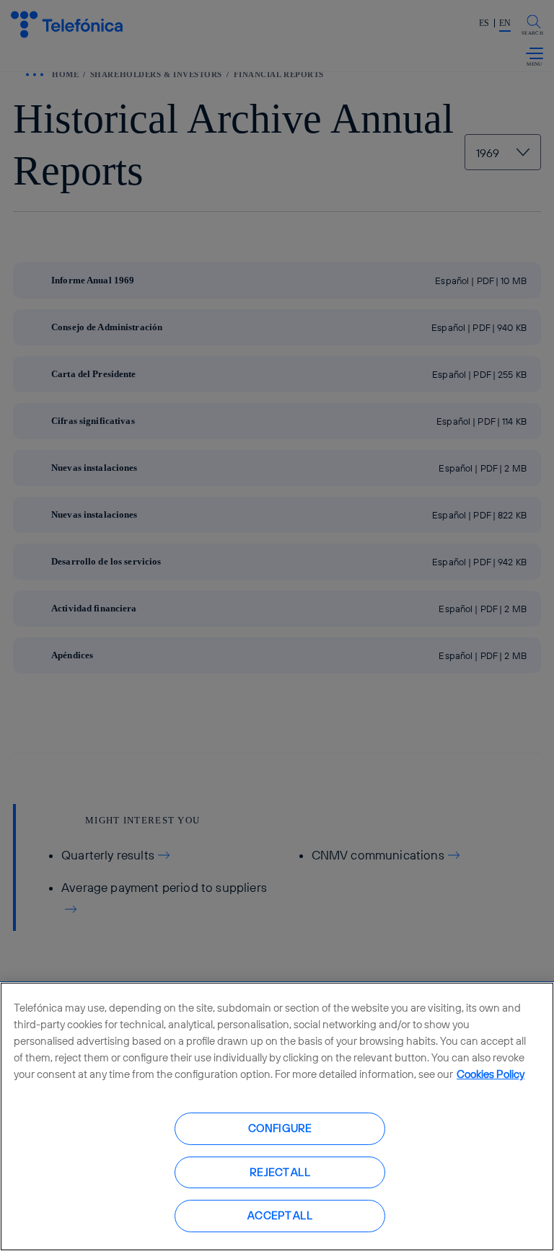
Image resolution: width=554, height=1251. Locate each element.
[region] (277, 1116)
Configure (280, 1128)
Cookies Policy (490, 1074)
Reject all (280, 1172)
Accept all (279, 1215)
